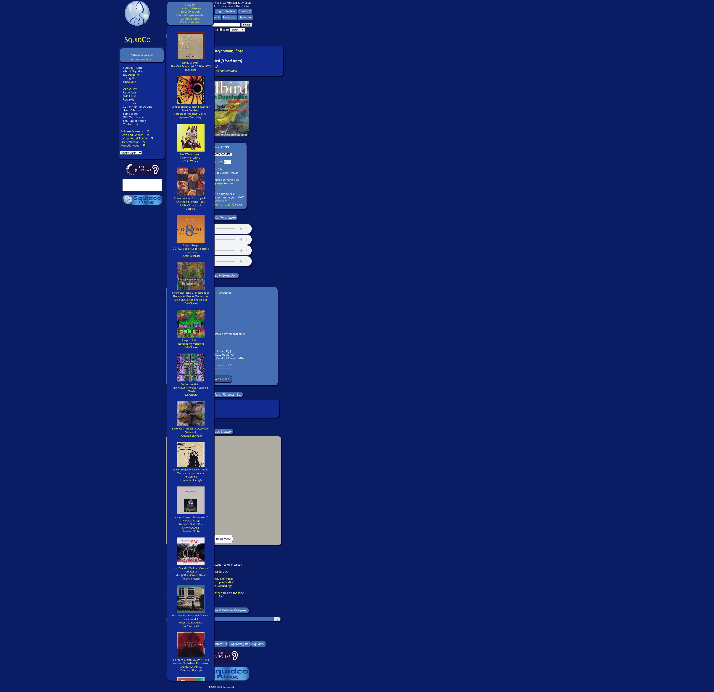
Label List (129, 92)
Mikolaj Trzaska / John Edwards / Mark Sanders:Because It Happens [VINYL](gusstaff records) (190, 112)
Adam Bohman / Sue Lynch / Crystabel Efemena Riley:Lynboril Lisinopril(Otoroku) (190, 203)
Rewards (128, 99)
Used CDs (221, 571)
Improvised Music (221, 578)
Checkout (129, 82)
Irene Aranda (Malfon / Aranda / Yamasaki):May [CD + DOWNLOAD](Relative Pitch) (191, 573)
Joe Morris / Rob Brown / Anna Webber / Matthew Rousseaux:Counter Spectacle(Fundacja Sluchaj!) (190, 665)
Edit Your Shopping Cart (141, 59)
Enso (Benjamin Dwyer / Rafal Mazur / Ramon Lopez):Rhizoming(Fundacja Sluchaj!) (190, 475)
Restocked (229, 17)
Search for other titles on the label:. (221, 594)
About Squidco (133, 71)
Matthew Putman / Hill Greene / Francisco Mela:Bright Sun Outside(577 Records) (191, 621)
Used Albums (131, 110)
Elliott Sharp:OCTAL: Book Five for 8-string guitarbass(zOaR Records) (191, 250)
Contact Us (130, 124)
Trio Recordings (221, 586)
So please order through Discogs (220, 204)
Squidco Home (132, 67)
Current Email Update (137, 106)
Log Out (131, 78)
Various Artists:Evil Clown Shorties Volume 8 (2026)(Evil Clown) (190, 389)
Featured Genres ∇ (135, 135)
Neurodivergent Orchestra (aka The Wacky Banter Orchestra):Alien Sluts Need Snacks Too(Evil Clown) (190, 298)
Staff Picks (130, 103)
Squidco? (245, 11)
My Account (131, 75)
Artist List (129, 89)
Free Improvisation (221, 582)
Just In (216, 17)
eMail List (129, 96)
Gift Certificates (133, 117)
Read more (221, 379)
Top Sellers (130, 113)
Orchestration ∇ (133, 142)
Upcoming (245, 17)
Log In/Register (226, 11)
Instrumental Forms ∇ (137, 138)
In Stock (220, 169)
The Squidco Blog (134, 121)
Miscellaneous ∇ (133, 145)
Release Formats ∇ (135, 131)
